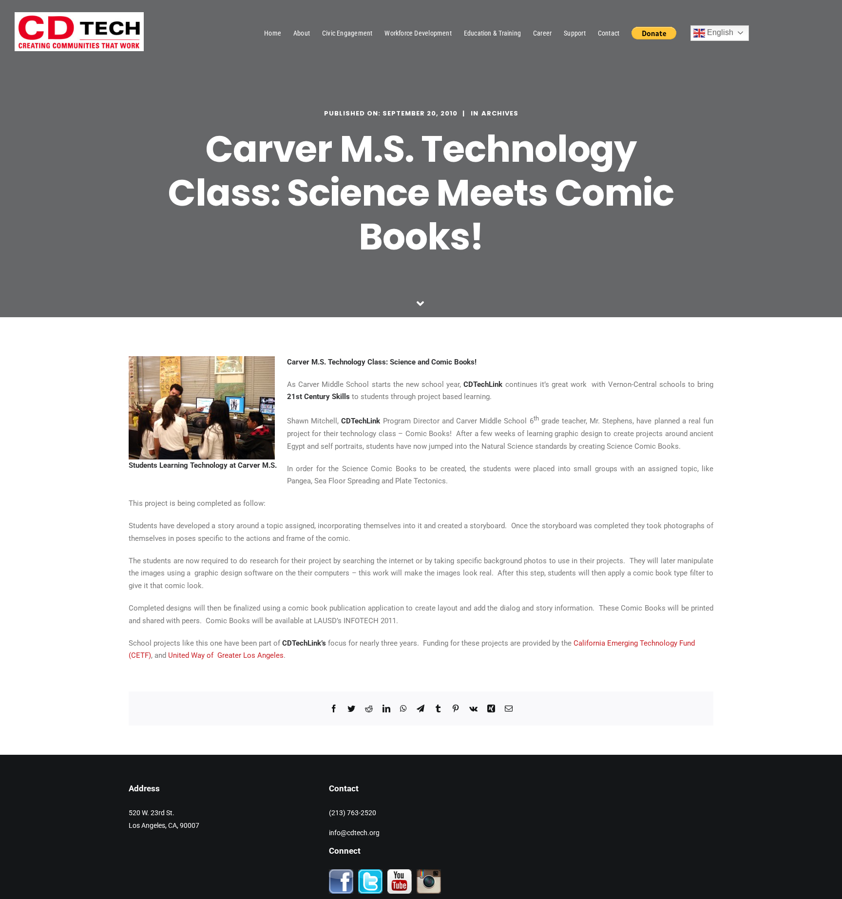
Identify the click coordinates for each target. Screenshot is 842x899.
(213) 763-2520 (352, 813)
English (719, 32)
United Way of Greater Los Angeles (226, 655)
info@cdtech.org (354, 833)
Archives (499, 113)
